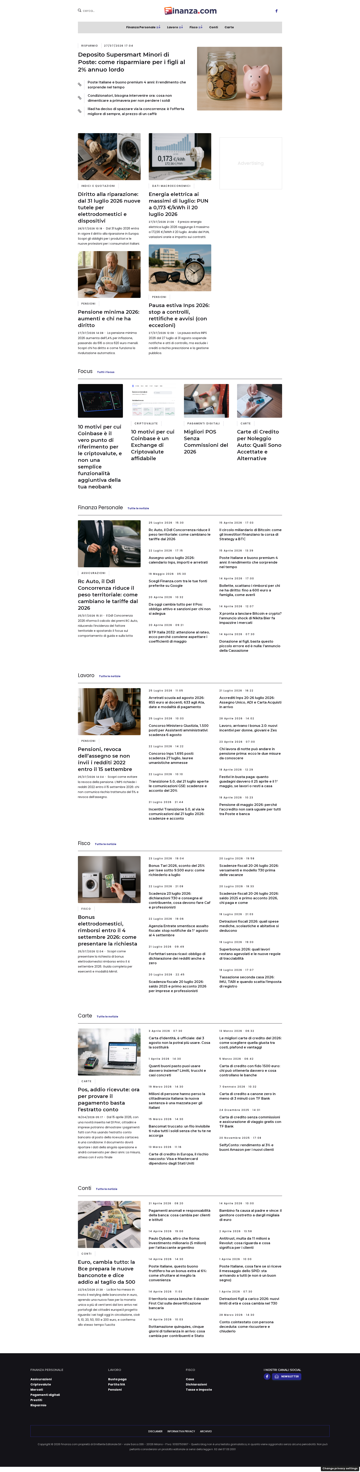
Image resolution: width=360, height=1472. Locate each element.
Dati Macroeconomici (171, 186)
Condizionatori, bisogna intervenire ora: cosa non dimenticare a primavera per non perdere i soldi (130, 98)
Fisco (194, 27)
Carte (229, 27)
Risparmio (89, 45)
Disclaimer (155, 1431)
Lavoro (172, 27)
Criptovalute (146, 423)
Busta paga (117, 1379)
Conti (213, 27)
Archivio (206, 1431)
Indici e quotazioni (98, 186)
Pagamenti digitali (204, 423)
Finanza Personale (141, 27)
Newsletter (290, 1376)
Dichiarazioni (196, 1384)
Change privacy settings (340, 1468)
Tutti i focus (105, 372)
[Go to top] (310, 1458)
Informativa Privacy (181, 1431)
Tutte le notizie (138, 508)
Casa (190, 1379)
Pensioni (88, 303)
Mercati (36, 1390)
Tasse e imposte (199, 1390)
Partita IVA (116, 1384)
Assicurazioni (93, 573)
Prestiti (36, 1400)
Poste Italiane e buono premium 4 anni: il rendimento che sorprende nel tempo (137, 84)
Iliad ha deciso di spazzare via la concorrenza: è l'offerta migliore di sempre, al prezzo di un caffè (136, 111)
